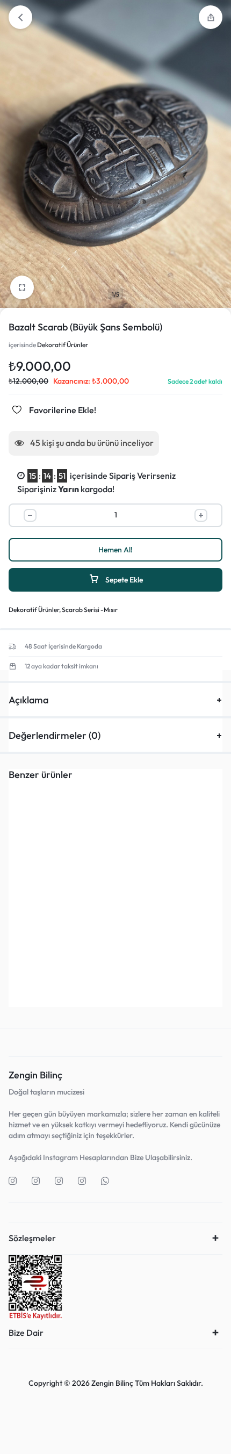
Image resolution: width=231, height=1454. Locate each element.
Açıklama (28, 700)
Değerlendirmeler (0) (54, 735)
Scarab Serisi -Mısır (90, 610)
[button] (58, 968)
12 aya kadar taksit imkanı (61, 666)
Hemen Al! (115, 550)
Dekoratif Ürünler (62, 345)
